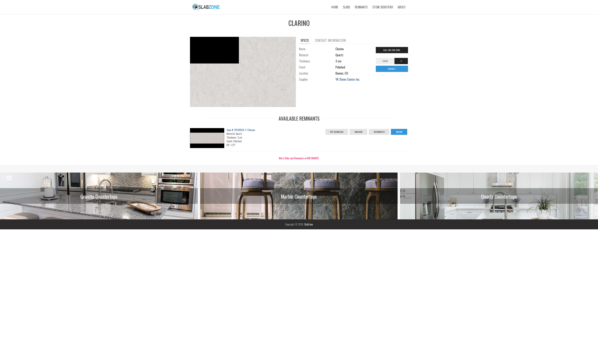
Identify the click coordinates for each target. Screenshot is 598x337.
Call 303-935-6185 (392, 50)
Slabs (346, 7)
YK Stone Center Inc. (347, 79)
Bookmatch (379, 131)
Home (334, 7)
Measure (358, 131)
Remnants (361, 7)
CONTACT (392, 68)
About (402, 7)
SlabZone (308, 224)
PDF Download (336, 131)
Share (385, 61)
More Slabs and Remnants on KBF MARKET (299, 158)
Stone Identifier (382, 7)
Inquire (399, 131)
